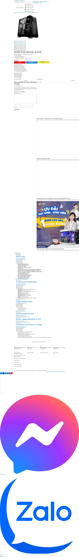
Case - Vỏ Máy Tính (21, 12)
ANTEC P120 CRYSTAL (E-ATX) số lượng (23, 58)
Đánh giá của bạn (17, 91)
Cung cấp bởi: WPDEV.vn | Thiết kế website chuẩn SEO (55, 371)
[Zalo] (8, 373)
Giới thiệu (19, 0)
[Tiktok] (14, 373)
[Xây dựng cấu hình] (1, 373)
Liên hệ (23, 0)
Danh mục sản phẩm (19, 7)
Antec (26, 12)
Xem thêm (25, 80)
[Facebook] (10, 373)
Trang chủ (16, 12)
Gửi (45, 341)
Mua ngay (16, 60)
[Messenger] (5, 373)
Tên (15, 104)
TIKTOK (16, 0)
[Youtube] (11, 373)
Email (15, 107)
